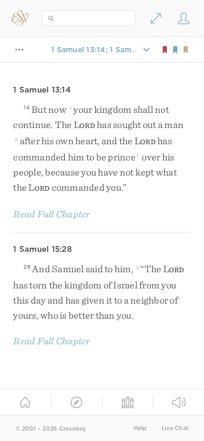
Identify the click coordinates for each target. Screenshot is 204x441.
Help (140, 428)
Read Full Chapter (51, 214)
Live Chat (175, 428)
